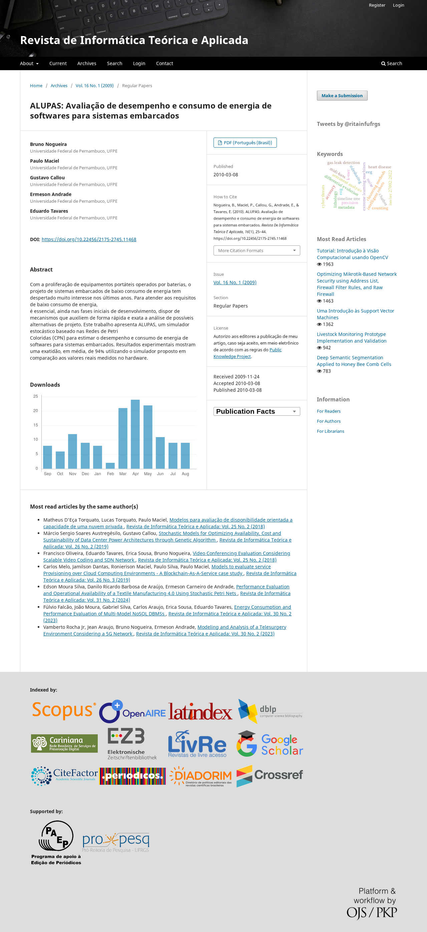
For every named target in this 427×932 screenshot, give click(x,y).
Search (114, 63)
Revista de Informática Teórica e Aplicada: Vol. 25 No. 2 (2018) (195, 526)
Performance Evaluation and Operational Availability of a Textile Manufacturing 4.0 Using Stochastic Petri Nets (166, 589)
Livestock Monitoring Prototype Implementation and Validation (352, 337)
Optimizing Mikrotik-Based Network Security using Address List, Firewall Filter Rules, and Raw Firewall (357, 284)
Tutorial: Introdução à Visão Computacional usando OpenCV (352, 253)
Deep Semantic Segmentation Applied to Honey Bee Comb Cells (354, 360)
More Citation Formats (240, 250)
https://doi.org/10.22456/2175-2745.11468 (89, 239)
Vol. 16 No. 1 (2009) (95, 85)
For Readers (329, 411)
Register (377, 5)
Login (139, 63)
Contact (164, 63)
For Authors (329, 421)
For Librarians (330, 431)
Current (58, 63)
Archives (86, 63)
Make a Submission (342, 95)
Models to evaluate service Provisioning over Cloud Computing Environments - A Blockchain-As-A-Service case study (157, 569)
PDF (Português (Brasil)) (247, 143)
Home (36, 85)
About (27, 63)
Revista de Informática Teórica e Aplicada (134, 39)
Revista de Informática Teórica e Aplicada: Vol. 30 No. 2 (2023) (205, 633)
